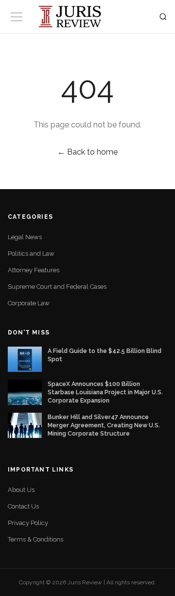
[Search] (163, 17)
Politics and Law (31, 253)
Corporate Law (29, 303)
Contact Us (23, 506)
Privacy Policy (28, 522)
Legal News (25, 237)
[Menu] (16, 16)
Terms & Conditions (35, 539)
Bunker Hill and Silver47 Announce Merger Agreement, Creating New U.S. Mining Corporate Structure (104, 425)
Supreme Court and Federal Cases (57, 286)
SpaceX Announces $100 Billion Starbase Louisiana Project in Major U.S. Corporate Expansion (105, 392)
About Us (21, 489)
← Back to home (87, 152)
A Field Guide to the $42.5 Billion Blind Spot (104, 355)
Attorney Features (33, 270)
